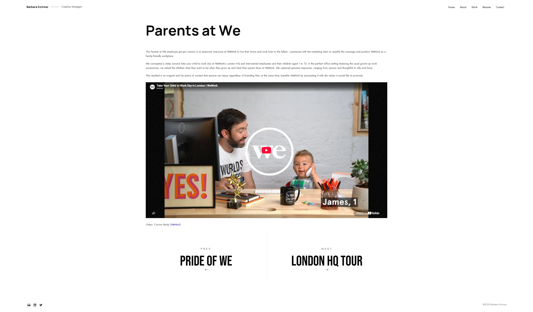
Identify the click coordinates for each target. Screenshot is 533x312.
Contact (500, 7)
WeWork (175, 224)
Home (451, 7)
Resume (486, 7)
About (463, 7)
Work (474, 7)
